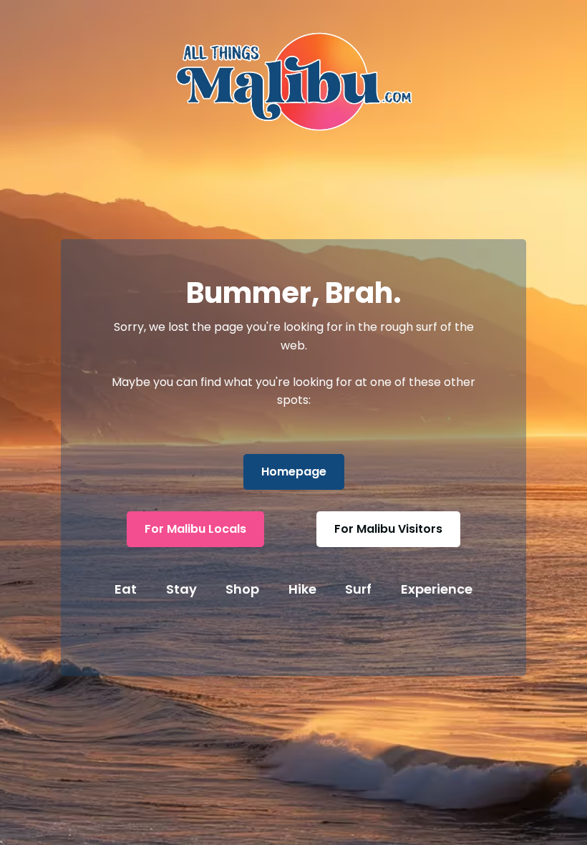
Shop (242, 589)
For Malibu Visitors (388, 529)
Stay (181, 589)
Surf (358, 589)
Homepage (293, 471)
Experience (436, 589)
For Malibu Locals (195, 529)
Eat (126, 589)
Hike (302, 589)
